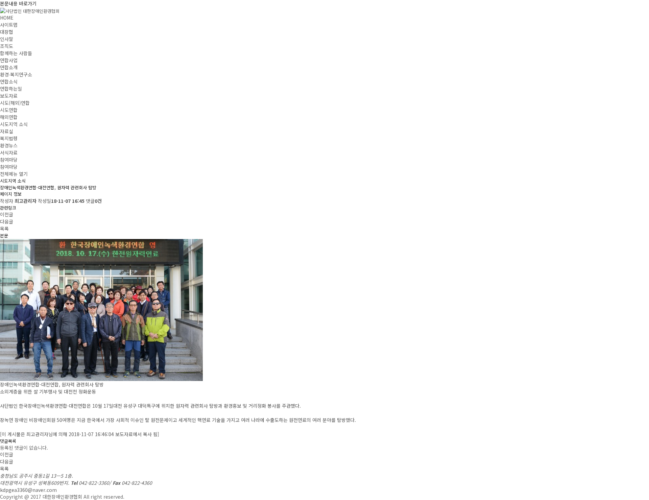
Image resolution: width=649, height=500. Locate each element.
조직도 (6, 46)
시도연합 (9, 109)
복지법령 (9, 138)
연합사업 (9, 60)
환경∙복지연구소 (16, 74)
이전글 (6, 214)
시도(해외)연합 (15, 102)
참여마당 (9, 159)
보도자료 (9, 95)
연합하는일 (11, 88)
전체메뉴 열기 (14, 173)
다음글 (6, 221)
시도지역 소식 (14, 124)
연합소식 (9, 81)
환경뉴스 (9, 145)
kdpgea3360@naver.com (28, 489)
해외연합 (9, 117)
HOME (7, 17)
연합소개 (9, 67)
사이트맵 (9, 24)
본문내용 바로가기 (18, 3)
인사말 (6, 38)
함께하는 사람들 (16, 53)
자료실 (6, 131)
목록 (4, 228)
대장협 (6, 31)
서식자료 (9, 152)
